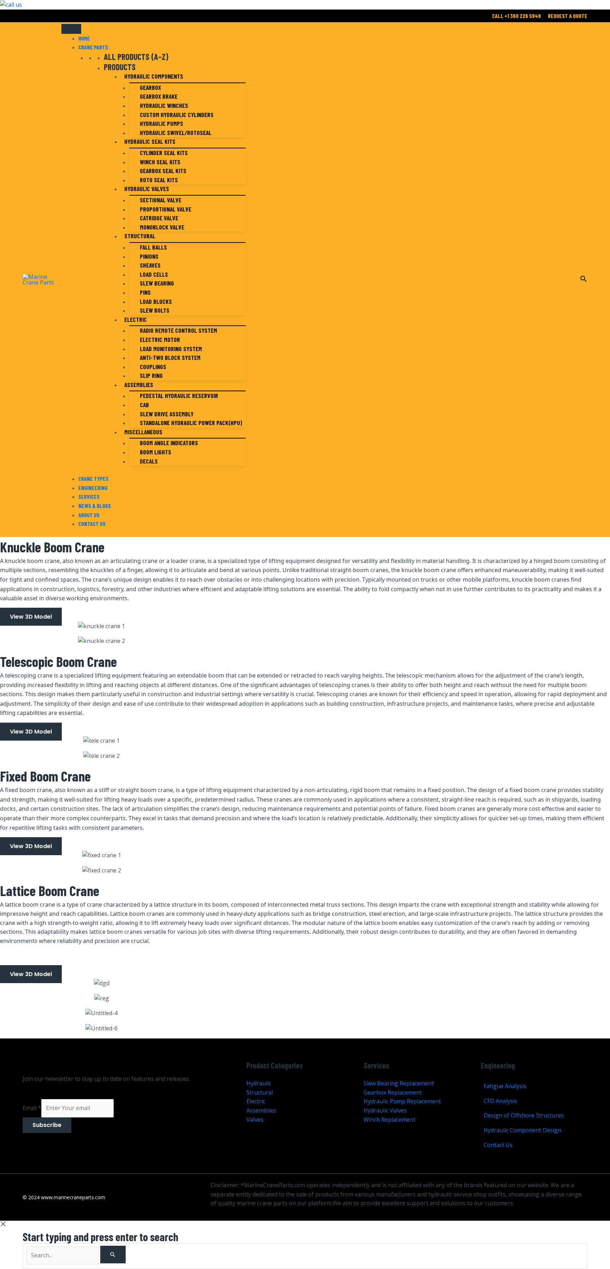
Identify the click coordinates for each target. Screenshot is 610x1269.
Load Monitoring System (171, 348)
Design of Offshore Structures (524, 1115)
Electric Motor (160, 339)
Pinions (149, 256)
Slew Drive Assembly (166, 414)
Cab (144, 405)
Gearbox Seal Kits (163, 170)
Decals (149, 461)
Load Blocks (156, 301)
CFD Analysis (500, 1101)
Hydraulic (258, 1083)
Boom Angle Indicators (169, 443)
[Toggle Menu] (71, 29)
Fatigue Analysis (505, 1086)
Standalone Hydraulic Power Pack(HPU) (191, 423)
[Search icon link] (583, 279)
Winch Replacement (389, 1119)
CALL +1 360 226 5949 (516, 15)
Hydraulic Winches (164, 105)
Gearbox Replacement (393, 1092)
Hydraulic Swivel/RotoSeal (175, 132)
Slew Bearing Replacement (399, 1083)
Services (89, 496)
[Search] (113, 1254)
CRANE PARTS (93, 47)
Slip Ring (151, 375)
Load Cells (154, 274)
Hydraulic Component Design (522, 1130)
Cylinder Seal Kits (164, 153)
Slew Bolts (154, 310)
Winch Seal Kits (160, 162)
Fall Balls (153, 247)
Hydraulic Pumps (161, 123)
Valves (254, 1119)
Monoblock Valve (162, 227)
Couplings (153, 366)
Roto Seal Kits (159, 180)
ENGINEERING (93, 487)
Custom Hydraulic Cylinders (177, 114)
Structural (139, 236)
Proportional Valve (165, 209)
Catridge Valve (159, 218)
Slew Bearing (157, 283)
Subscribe (46, 1125)
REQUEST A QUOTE (567, 15)
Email (32, 1108)
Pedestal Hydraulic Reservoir (179, 395)
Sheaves (150, 265)
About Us (89, 514)
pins (145, 292)
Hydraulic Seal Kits (149, 141)
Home (84, 38)
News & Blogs (94, 505)
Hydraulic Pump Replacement (402, 1101)
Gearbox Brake (159, 96)
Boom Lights (155, 452)
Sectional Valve (160, 200)
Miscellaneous (143, 432)
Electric (135, 319)
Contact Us (92, 523)
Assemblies (138, 384)
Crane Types (93, 478)
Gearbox (150, 87)
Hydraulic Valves (146, 188)
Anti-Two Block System (170, 357)
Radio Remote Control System (178, 330)
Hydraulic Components (153, 76)
